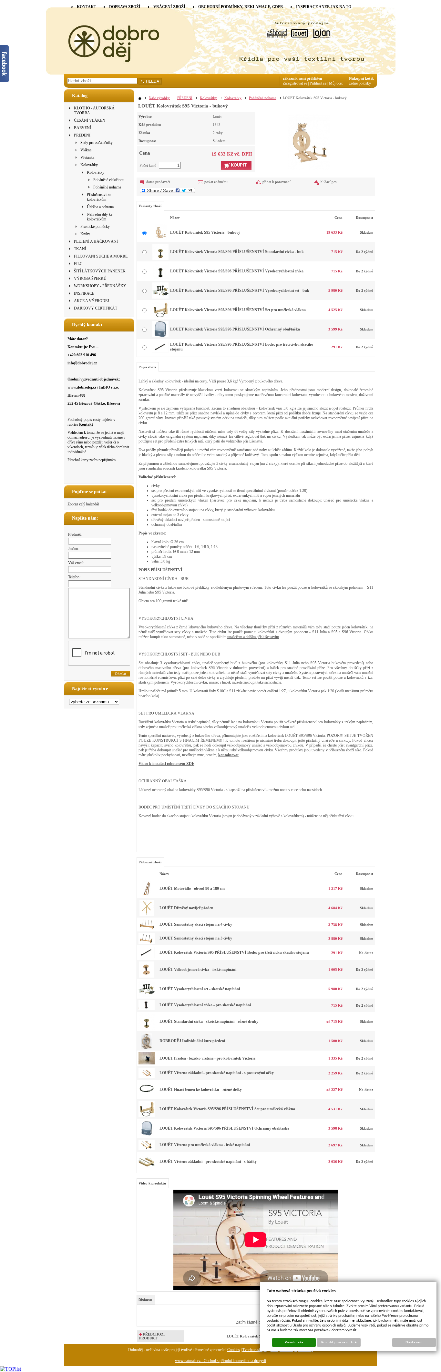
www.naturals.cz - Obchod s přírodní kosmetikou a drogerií (220, 1360)
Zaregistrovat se (295, 83)
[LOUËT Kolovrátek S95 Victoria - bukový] (309, 141)
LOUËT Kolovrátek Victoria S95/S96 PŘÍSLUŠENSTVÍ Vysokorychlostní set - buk (239, 290)
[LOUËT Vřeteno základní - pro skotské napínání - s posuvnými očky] (146, 1077)
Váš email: (76, 563)
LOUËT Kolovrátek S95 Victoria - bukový (205, 232)
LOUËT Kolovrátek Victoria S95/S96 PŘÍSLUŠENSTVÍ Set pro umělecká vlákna (238, 310)
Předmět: (75, 534)
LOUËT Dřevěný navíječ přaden (186, 908)
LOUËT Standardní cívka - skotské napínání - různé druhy (208, 1021)
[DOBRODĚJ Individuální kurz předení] (146, 1047)
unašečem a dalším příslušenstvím (253, 637)
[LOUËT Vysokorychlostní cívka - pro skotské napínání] (146, 1009)
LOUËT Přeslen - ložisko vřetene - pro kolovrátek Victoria (207, 1058)
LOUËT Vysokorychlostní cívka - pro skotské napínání (205, 1005)
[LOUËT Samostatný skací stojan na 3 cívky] (146, 942)
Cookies (233, 1349)
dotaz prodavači (158, 182)
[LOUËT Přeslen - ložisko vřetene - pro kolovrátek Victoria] (146, 1063)
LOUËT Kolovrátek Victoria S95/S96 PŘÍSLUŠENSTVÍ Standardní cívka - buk (237, 251)
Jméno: (73, 548)
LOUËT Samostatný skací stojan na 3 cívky (195, 938)
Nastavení (414, 1342)
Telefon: (74, 577)
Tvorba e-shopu (254, 1349)
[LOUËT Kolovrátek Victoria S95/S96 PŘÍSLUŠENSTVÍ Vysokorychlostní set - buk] (160, 297)
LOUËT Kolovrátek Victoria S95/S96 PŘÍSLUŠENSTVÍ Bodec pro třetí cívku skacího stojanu (241, 346)
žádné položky (360, 83)
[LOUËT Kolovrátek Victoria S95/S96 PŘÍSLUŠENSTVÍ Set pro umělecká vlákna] (160, 316)
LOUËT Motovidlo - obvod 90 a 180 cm (192, 888)
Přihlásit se (318, 83)
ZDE (190, 763)
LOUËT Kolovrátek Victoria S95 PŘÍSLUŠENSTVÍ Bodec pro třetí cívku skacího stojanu (234, 952)
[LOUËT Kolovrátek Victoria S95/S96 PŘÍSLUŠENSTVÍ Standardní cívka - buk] (160, 258)
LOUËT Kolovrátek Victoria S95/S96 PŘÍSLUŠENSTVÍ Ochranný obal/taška (235, 329)
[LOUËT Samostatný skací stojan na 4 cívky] (146, 928)
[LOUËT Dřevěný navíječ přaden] (146, 914)
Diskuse (145, 1300)
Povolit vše (294, 1342)
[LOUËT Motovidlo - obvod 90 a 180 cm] (146, 895)
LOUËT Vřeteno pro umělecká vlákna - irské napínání (204, 1145)
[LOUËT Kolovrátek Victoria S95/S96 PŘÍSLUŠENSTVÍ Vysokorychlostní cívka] (160, 278)
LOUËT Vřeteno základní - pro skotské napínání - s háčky (208, 1161)
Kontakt (86, 424)
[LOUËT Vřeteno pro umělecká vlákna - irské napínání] (146, 1149)
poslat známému (216, 182)
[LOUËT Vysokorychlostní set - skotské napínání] (146, 995)
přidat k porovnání (276, 182)
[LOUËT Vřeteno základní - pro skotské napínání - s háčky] (146, 1168)
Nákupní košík (361, 78)
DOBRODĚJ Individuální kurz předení (192, 1041)
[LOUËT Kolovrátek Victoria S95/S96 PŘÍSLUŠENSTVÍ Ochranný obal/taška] (160, 336)
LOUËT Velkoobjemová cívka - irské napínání (197, 969)
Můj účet (336, 83)
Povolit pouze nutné (339, 1342)
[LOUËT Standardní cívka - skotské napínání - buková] (146, 1028)
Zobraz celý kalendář (83, 504)
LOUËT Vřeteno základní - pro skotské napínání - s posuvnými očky (216, 1073)
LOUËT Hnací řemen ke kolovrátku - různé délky (200, 1089)
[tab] (146, 1300)
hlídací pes (328, 182)
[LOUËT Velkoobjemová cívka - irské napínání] (146, 976)
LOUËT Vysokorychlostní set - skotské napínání (199, 989)
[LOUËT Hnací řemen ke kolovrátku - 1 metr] (146, 1096)
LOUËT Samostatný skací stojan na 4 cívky (195, 924)
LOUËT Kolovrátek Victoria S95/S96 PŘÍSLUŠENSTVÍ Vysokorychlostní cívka (236, 271)
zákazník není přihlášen (302, 78)
